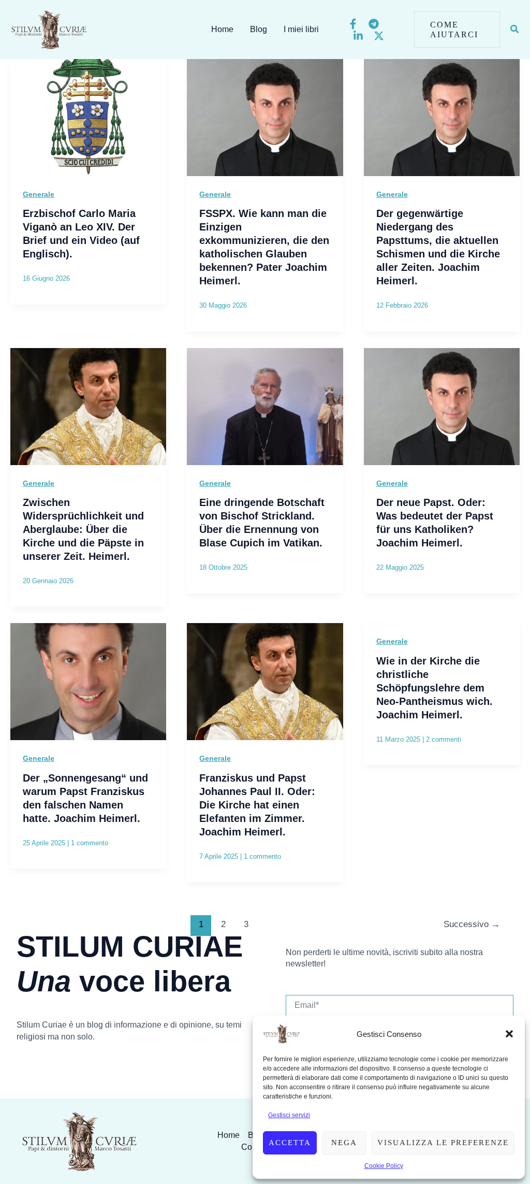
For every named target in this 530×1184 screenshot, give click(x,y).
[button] (509, 1034)
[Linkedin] (358, 36)
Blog (258, 29)
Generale (38, 194)
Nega (344, 1142)
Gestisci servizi (289, 1115)
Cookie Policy (383, 1165)
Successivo (472, 924)
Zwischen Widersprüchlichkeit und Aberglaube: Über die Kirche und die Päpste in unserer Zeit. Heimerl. (83, 529)
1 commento (89, 843)
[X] (379, 36)
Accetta (290, 1142)
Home (222, 29)
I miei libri (301, 29)
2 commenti (443, 739)
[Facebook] (353, 24)
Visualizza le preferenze (443, 1142)
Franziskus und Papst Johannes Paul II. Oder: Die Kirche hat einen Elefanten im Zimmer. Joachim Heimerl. (257, 805)
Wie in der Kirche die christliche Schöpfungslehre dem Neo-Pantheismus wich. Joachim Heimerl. (434, 687)
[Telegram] (374, 24)
